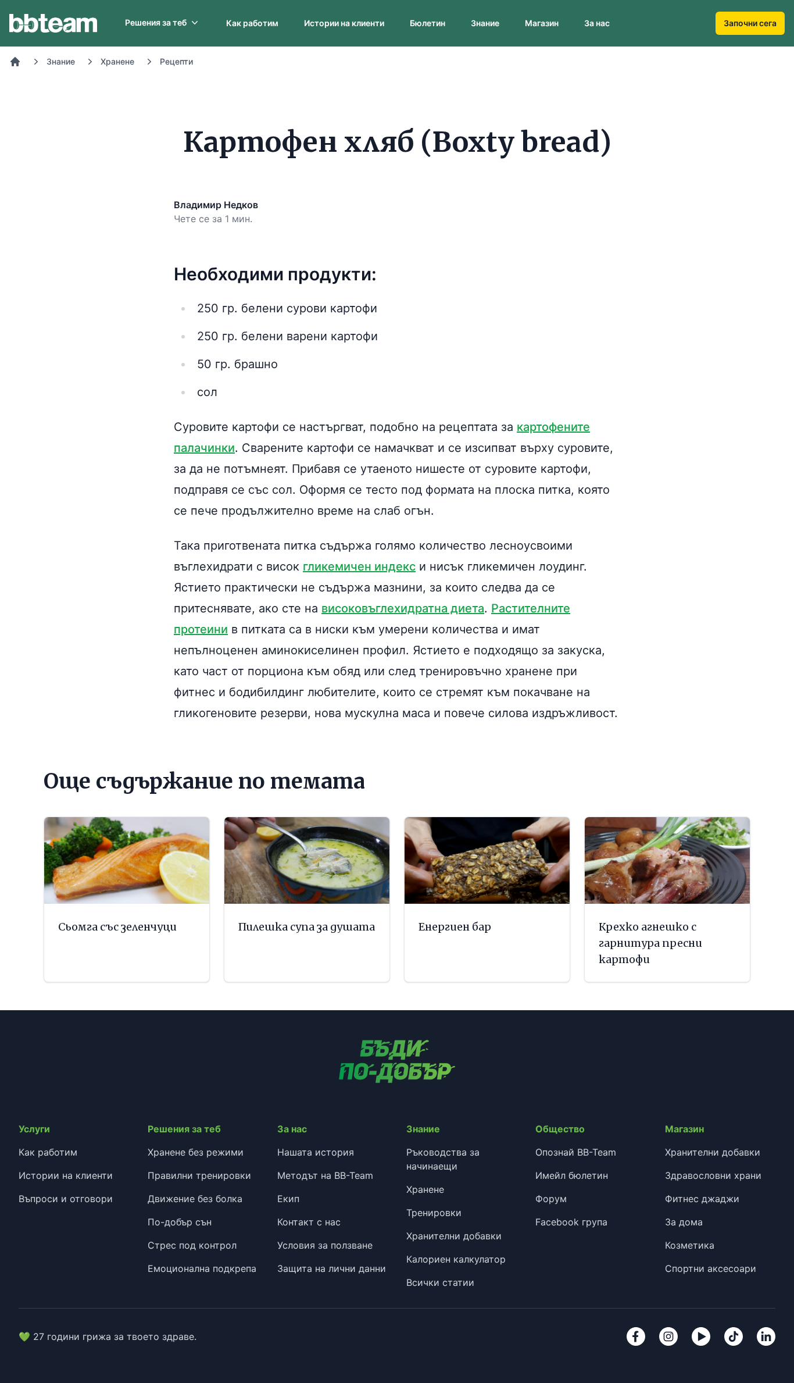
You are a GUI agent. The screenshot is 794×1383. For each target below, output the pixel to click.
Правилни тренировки (199, 1175)
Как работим (252, 23)
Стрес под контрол (192, 1245)
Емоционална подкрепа (202, 1268)
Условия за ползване (325, 1245)
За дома (684, 1222)
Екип (288, 1198)
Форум (551, 1198)
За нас (597, 23)
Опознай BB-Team (575, 1152)
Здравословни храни (713, 1175)
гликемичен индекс (359, 566)
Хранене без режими (196, 1152)
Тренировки (434, 1212)
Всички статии (440, 1282)
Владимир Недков (216, 205)
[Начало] (15, 61)
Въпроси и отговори (66, 1198)
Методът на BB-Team (325, 1175)
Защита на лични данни (331, 1268)
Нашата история (315, 1152)
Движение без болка (195, 1198)
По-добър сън (180, 1222)
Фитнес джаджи (702, 1198)
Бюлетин (427, 23)
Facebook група (571, 1222)
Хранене (117, 61)
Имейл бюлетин (571, 1175)
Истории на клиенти (344, 23)
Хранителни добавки (454, 1236)
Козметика (689, 1245)
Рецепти (176, 61)
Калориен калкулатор (456, 1259)
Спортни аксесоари (710, 1268)
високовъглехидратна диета (402, 608)
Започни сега (750, 23)
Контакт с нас (309, 1222)
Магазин (542, 23)
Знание (485, 23)
